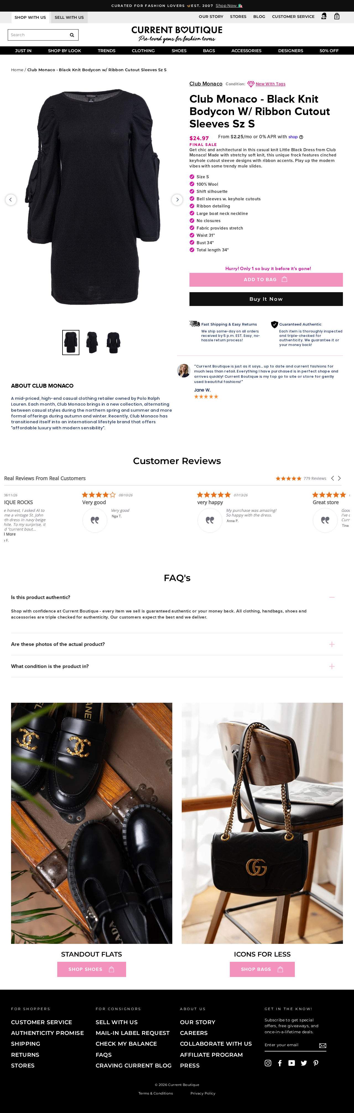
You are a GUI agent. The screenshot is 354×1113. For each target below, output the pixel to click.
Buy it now (266, 299)
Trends (106, 50)
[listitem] (45, 517)
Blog (259, 16)
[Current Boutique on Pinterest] (316, 1063)
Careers (194, 1033)
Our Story (211, 16)
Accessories (246, 50)
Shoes (179, 50)
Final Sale (203, 144)
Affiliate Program (211, 1054)
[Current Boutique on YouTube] (291, 1063)
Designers (290, 50)
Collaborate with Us (216, 1043)
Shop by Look (64, 50)
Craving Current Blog (134, 1065)
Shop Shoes (85, 969)
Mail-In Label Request (133, 1033)
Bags (209, 50)
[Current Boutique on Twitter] (304, 1063)
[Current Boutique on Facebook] (280, 1063)
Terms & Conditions (156, 1093)
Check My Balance (126, 1043)
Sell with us (69, 17)
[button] (332, 478)
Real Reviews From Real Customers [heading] (45, 478)
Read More (43, 534)
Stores (238, 16)
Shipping (25, 1043)
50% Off (329, 50)
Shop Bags (256, 969)
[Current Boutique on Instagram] (268, 1063)
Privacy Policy (203, 1093)
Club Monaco (205, 84)
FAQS (104, 1054)
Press (190, 1065)
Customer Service (293, 16)
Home (17, 70)
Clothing (143, 50)
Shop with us (30, 17)
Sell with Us (117, 1022)
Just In (23, 50)
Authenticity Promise (47, 1033)
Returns (25, 1054)
